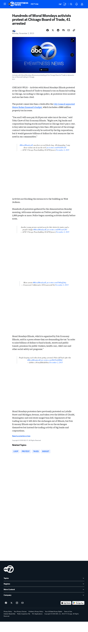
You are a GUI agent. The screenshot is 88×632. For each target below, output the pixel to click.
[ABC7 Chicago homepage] (18, 4)
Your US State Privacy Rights (53, 611)
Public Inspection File (23, 614)
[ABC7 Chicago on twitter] (11, 603)
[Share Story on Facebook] (48, 30)
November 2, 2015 (62, 150)
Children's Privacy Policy (35, 611)
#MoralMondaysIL (26, 145)
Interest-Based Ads (9, 614)
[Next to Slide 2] (72, 55)
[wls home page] (9, 569)
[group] (44, 69)
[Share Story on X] (53, 30)
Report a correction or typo (21, 436)
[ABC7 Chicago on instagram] (17, 603)
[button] (4, 4)
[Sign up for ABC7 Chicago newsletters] (22, 603)
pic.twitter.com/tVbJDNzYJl (56, 147)
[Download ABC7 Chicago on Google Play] (78, 603)
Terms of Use (68, 611)
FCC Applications (37, 614)
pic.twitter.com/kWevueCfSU (57, 229)
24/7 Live (34, 4)
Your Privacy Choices (20, 611)
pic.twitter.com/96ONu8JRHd (51, 360)
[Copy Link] (74, 30)
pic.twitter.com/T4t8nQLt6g (56, 282)
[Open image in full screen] (72, 40)
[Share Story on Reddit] (58, 30)
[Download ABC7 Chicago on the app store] (66, 603)
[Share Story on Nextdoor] (63, 30)
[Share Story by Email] (69, 30)
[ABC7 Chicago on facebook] (6, 603)
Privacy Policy (8, 611)
